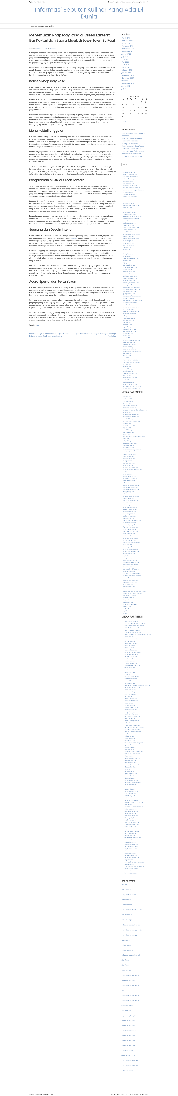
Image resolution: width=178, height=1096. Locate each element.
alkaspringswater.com (130, 509)
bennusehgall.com (129, 445)
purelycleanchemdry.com (131, 238)
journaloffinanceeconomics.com (135, 862)
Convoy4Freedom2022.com (131, 362)
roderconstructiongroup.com (132, 450)
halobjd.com (127, 221)
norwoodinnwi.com (130, 827)
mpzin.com (126, 249)
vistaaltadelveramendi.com (133, 628)
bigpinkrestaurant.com (130, 278)
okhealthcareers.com (129, 172)
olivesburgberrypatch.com (133, 732)
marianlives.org (128, 181)
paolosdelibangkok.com (130, 565)
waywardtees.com (128, 183)
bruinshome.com (130, 718)
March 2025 (126, 67)
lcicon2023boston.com (130, 384)
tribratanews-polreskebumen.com (135, 851)
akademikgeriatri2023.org (131, 414)
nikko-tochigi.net (130, 796)
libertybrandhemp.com (132, 824)
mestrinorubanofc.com (132, 840)
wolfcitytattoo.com (130, 723)
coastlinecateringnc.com (132, 630)
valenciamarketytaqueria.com (134, 692)
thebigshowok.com (130, 661)
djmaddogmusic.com (131, 774)
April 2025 (125, 64)
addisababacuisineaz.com (133, 871)
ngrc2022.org (127, 327)
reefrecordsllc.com (130, 694)
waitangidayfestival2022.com (132, 386)
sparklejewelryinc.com (131, 714)
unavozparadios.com (129, 463)
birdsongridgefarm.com (132, 818)
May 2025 (125, 62)
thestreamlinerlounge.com (133, 838)
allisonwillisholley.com (131, 767)
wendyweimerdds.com (130, 267)
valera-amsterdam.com (132, 822)
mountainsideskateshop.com (134, 807)
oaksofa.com (127, 606)
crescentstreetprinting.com (133, 639)
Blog (37, 325)
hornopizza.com (130, 641)
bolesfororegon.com (131, 833)
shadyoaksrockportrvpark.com (132, 469)
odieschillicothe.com (129, 483)
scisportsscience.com (131, 868)
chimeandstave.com (131, 663)
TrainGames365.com (129, 214)
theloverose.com (130, 668)
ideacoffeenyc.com (129, 481)
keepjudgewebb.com (131, 780)
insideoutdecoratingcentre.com (132, 300)
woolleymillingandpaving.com (134, 743)
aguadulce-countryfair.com (131, 542)
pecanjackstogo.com (131, 709)
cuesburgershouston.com (133, 632)
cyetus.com (126, 336)
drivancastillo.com (130, 785)
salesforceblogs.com (129, 212)
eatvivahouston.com (131, 659)
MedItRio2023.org (128, 382)
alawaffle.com (129, 696)
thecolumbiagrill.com (129, 408)
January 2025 (126, 72)
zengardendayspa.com (132, 712)
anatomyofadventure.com (133, 782)
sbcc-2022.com (127, 358)
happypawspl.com (128, 492)
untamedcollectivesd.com (132, 758)
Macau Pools (126, 1010)
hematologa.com (130, 645)
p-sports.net (128, 674)
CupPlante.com (127, 247)
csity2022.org (127, 441)
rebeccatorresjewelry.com (131, 258)
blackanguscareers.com (132, 831)
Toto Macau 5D (127, 900)
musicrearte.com (128, 584)
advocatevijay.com (129, 342)
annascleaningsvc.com (132, 721)
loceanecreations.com (131, 815)
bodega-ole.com (130, 835)
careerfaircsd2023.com (130, 378)
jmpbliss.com (127, 261)
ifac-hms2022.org (128, 432)
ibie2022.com (127, 355)
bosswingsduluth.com (130, 547)
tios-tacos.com (129, 703)
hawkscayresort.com (129, 454)
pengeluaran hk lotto (129, 1061)
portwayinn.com (130, 771)
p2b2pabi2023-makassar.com (132, 399)
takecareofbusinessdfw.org (131, 227)
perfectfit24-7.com (128, 498)
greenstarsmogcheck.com (131, 489)
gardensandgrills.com (131, 791)
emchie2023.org (128, 419)
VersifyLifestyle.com (129, 232)
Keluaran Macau (127, 1051)
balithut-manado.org (129, 349)
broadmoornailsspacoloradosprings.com (137, 685)
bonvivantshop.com (129, 245)
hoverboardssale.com (130, 196)
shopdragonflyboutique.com (132, 576)
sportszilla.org (127, 578)
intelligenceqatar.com (129, 223)
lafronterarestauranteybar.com (134, 727)
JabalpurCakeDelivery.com (131, 219)
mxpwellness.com (130, 760)
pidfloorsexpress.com (130, 185)
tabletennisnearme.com (130, 604)
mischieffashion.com (129, 314)
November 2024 (127, 78)
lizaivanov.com (129, 648)
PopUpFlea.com (128, 254)
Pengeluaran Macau (129, 895)
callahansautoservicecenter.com (133, 494)
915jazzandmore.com (129, 540)
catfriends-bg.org (128, 179)
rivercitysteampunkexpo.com (134, 802)
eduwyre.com (127, 316)
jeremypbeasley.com (129, 285)
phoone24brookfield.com (131, 569)
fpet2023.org (127, 322)
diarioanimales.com (129, 459)
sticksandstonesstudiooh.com (134, 751)
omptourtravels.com (131, 849)
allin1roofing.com (130, 778)
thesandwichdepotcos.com (131, 287)
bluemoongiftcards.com (132, 800)
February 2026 (127, 40)
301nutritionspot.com (131, 811)
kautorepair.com (128, 474)
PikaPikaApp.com (128, 225)
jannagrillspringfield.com (130, 525)
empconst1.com (128, 274)
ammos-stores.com (130, 813)
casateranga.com (130, 749)
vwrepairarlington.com (132, 621)
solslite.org (128, 769)
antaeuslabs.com (128, 236)
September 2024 (127, 83)
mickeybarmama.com (129, 571)
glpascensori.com (130, 738)
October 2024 (126, 81)
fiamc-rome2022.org (129, 534)
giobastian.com (129, 736)
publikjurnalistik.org (131, 855)
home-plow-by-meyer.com (133, 652)
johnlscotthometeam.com (131, 307)
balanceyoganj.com (129, 210)
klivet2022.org (127, 430)
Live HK (124, 884)
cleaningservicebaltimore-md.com (135, 623)
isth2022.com (127, 397)
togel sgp (74, 238)
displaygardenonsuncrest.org (132, 593)
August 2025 (126, 54)
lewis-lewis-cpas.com (129, 331)
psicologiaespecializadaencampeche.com (138, 634)
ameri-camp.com (128, 269)
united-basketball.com (131, 701)
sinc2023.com (127, 403)
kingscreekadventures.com (131, 234)
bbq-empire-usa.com (129, 595)
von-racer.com (127, 503)
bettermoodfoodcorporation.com (133, 190)
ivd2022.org (126, 439)
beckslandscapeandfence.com (134, 626)
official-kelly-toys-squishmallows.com (134, 591)
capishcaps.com (128, 611)
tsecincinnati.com (128, 447)
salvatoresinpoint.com (130, 302)
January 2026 (126, 43)
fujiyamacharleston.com (130, 527)
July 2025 (124, 56)
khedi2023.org (127, 412)
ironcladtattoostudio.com (132, 716)
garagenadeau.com (129, 294)
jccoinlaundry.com (128, 472)
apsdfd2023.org (128, 371)
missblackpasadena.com (132, 687)
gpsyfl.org (126, 613)
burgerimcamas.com (131, 873)
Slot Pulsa (125, 965)
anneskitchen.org (130, 690)
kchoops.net (128, 804)
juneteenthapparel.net (132, 857)
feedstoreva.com (128, 598)
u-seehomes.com (128, 309)
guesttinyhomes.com (131, 650)
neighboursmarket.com (132, 829)
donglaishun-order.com (130, 531)
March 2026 (126, 38)
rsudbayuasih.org (130, 853)
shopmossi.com (129, 756)
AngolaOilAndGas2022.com (131, 360)
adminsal (53, 49)
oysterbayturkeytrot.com (132, 725)
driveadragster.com (131, 643)
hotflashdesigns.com (129, 291)
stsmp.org (126, 201)
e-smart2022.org (128, 325)
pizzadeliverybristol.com (130, 487)
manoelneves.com (129, 203)
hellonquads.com (128, 456)
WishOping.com (128, 241)
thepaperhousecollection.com (134, 765)
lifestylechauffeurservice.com (132, 296)
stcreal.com (126, 252)
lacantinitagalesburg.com (131, 485)
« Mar (123, 121)
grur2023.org (127, 364)
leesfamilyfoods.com (129, 329)
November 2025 (127, 48)
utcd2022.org (127, 423)
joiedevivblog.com (130, 820)
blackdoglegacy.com (131, 656)
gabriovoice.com (130, 670)
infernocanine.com (130, 762)
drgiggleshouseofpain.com (131, 289)
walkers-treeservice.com (132, 754)
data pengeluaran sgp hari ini (135, 2)
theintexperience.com (130, 174)
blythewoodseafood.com (131, 562)
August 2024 (126, 86)
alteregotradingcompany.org (132, 351)
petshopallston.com (131, 679)
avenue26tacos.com (131, 681)
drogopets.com (127, 600)
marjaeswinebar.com (129, 476)
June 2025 (125, 59)
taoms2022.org (127, 434)
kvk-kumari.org (129, 864)
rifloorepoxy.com (130, 740)
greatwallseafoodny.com (132, 665)
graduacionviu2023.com (132, 707)
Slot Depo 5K (126, 889)
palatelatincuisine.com (132, 654)
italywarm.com (129, 860)
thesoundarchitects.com (132, 776)
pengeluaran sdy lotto (130, 1066)
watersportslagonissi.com (131, 311)
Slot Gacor (125, 960)
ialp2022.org (127, 428)
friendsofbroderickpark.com (132, 520)
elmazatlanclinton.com (130, 478)
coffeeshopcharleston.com (131, 505)
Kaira (43, 1094)
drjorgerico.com (128, 263)
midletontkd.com (130, 789)
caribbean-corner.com (131, 798)
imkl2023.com (127, 375)
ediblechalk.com (128, 602)
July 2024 (124, 89)
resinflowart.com (130, 672)
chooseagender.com (129, 194)
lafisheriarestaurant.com (131, 538)
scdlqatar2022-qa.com (130, 405)
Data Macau (126, 970)
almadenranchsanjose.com (131, 340)
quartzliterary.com (128, 518)
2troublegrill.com (130, 747)
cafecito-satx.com (130, 705)
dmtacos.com (129, 637)
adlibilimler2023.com (129, 344)
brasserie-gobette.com (130, 582)
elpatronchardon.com (129, 529)
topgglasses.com (130, 683)
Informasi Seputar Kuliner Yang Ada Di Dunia (89, 13)
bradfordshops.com (129, 338)
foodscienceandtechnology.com (135, 866)
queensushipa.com (129, 265)
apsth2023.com (127, 380)
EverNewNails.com (129, 298)
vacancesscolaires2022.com (131, 389)
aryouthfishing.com (131, 698)
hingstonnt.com (128, 192)
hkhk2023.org (127, 367)
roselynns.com (127, 208)
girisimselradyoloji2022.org (131, 421)
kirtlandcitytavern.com (131, 809)
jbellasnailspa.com (129, 553)
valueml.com (127, 256)
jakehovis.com (127, 545)
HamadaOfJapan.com (129, 230)
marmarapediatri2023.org (131, 416)
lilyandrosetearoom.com (132, 729)
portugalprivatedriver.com (131, 500)
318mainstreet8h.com (129, 512)
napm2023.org (127, 369)
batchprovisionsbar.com (130, 580)
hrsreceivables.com (129, 272)
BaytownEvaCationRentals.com (132, 216)
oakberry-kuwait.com (129, 516)
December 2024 (127, 75)
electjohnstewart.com (131, 846)
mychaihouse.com (128, 556)
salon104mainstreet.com (130, 507)
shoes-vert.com (128, 465)
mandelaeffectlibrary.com (131, 205)
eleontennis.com (128, 333)
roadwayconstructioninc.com (132, 573)
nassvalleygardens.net (132, 844)
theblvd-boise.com (129, 320)
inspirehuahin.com (129, 280)
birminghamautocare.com (131, 549)
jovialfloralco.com (128, 305)
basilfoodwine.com (130, 793)
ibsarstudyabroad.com (130, 443)
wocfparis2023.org (128, 401)
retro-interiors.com (129, 318)
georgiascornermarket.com (131, 496)
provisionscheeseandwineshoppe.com (135, 410)
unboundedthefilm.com (130, 177)
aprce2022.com (127, 353)
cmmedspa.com (129, 787)
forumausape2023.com (130, 373)
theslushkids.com (130, 734)
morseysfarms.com (129, 587)
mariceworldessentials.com (131, 536)
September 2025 (127, 51)
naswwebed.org (128, 347)
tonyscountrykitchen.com (131, 551)
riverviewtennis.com (129, 589)
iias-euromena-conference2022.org (134, 436)
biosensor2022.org (129, 425)
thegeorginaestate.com (130, 560)
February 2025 (127, 70)
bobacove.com (127, 567)
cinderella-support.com (130, 276)
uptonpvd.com (129, 745)
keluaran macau (127, 1071)
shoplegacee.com (128, 243)
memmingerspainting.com (131, 283)
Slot (122, 990)
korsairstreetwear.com (132, 676)
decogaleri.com (127, 461)
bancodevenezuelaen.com (131, 188)
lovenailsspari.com (129, 514)
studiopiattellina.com (129, 522)
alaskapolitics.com (128, 199)
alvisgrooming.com (129, 558)
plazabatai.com (128, 452)
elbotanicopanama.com (130, 467)
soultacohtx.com (128, 609)
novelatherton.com (130, 842)
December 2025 (127, 46)
